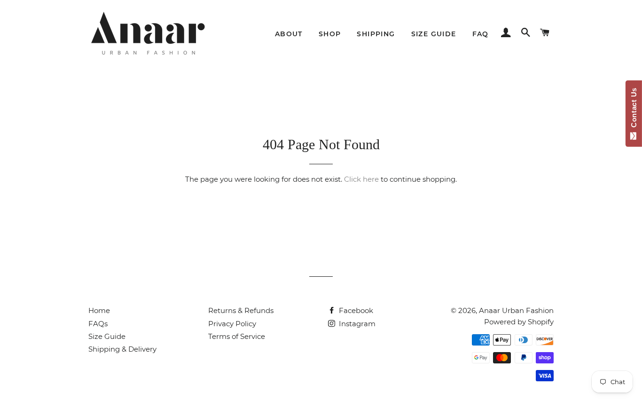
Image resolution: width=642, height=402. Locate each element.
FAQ (480, 34)
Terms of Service (236, 336)
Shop (330, 34)
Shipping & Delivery (122, 349)
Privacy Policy (232, 323)
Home (99, 310)
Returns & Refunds (241, 310)
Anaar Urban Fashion (516, 310)
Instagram (356, 323)
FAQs (98, 323)
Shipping (376, 34)
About (289, 34)
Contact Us (634, 110)
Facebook (355, 310)
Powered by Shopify (519, 321)
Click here (361, 179)
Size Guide (433, 34)
